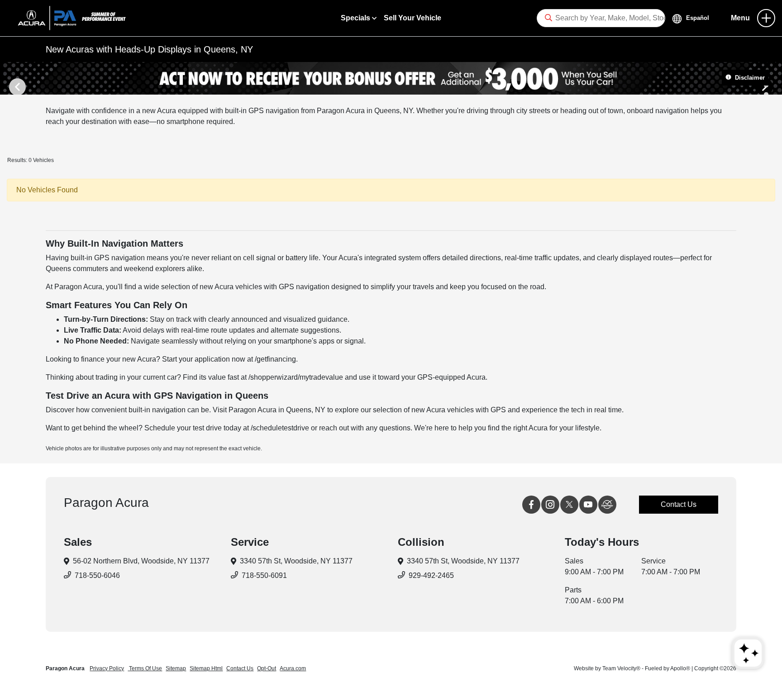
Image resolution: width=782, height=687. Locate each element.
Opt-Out (266, 668)
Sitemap (176, 668)
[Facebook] (531, 505)
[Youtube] (588, 505)
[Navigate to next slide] (775, 78)
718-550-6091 (264, 575)
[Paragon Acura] (68, 17)
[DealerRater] (607, 505)
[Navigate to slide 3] (766, 94)
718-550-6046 (97, 575)
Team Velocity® (621, 668)
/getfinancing (275, 359)
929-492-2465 (431, 575)
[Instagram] (550, 505)
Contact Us (678, 504)
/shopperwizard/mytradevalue (295, 377)
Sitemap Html (206, 668)
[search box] (601, 18)
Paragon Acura (66, 668)
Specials (356, 18)
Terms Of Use (145, 668)
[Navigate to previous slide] (7, 78)
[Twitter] (569, 505)
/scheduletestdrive (280, 428)
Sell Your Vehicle (412, 18)
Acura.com (293, 668)
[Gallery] (391, 78)
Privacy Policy (107, 668)
